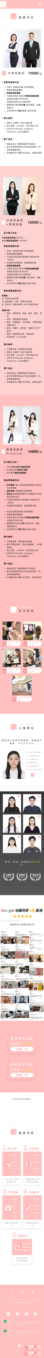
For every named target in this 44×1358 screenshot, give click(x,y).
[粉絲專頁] (19, 1346)
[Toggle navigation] (40, 4)
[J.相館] (3, 4)
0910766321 (20, 1325)
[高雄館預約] (33, 1354)
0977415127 (20, 1334)
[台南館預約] (33, 1347)
